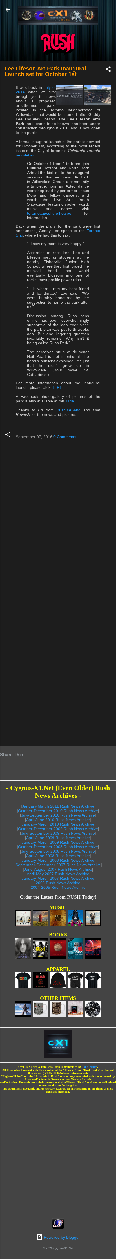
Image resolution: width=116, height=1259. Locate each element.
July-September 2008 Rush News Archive (58, 851)
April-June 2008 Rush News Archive (58, 856)
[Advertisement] (58, 1155)
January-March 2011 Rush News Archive (58, 806)
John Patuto (89, 1066)
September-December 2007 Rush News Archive (58, 865)
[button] (108, 70)
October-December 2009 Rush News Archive (58, 828)
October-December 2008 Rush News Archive (58, 847)
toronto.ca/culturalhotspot (49, 213)
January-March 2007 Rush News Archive (58, 878)
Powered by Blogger (61, 1237)
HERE (57, 387)
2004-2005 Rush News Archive (58, 887)
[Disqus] (58, 515)
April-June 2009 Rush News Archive (58, 837)
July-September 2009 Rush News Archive (58, 833)
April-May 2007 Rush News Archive (58, 874)
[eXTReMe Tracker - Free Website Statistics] (58, 1227)
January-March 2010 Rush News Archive (58, 824)
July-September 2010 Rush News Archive (58, 815)
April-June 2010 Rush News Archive (58, 819)
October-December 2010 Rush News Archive (58, 810)
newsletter (25, 155)
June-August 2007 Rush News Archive (58, 869)
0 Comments (64, 437)
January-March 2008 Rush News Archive (58, 860)
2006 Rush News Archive (58, 883)
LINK (70, 401)
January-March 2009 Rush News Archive (58, 842)
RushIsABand (68, 410)
